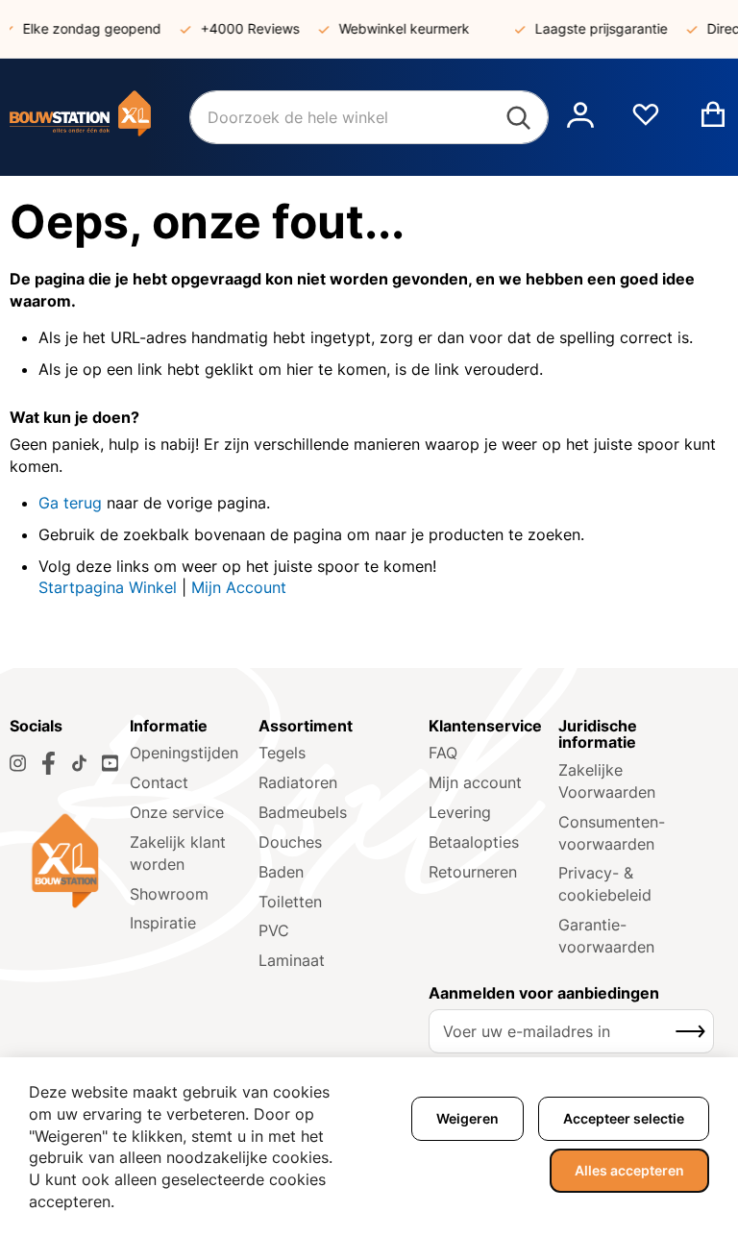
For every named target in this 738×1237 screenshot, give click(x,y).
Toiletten (290, 901)
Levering (460, 812)
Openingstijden (184, 752)
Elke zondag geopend (83, 28)
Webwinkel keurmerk (396, 28)
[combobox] (369, 117)
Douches (290, 842)
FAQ (443, 752)
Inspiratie (163, 922)
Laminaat (291, 960)
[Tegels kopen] (99, 117)
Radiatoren (297, 782)
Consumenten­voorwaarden (611, 833)
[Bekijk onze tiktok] (79, 763)
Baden (281, 871)
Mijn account (475, 782)
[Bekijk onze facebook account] (48, 763)
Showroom (169, 893)
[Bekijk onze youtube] (110, 763)
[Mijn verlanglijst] (645, 122)
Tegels (282, 752)
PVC (273, 930)
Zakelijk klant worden (178, 853)
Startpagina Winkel (107, 587)
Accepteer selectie (623, 1118)
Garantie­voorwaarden (606, 935)
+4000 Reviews (241, 28)
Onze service (177, 812)
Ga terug (70, 502)
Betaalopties (474, 842)
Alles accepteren (629, 1170)
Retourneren (473, 871)
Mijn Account (238, 587)
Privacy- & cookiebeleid (605, 883)
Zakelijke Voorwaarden (606, 781)
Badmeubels (302, 812)
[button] (580, 117)
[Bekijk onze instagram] (18, 763)
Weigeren (467, 1118)
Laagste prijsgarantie (593, 28)
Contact (159, 782)
